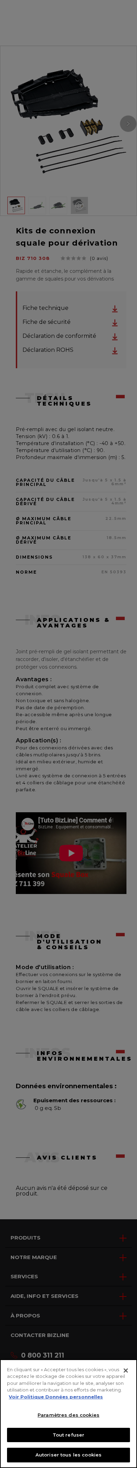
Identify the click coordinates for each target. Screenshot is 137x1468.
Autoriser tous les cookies (68, 1455)
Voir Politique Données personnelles (56, 1397)
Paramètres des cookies (68, 1415)
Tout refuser (69, 1435)
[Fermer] (125, 1370)
